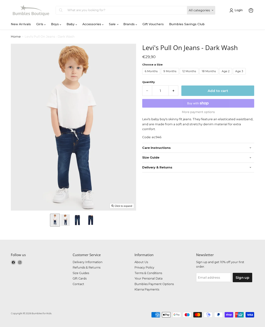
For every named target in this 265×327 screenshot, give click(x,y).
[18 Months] (209, 75)
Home (16, 36)
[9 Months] (170, 75)
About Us (141, 262)
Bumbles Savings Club (187, 24)
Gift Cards (80, 278)
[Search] (61, 10)
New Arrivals (21, 24)
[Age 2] (226, 75)
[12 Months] (189, 75)
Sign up (242, 277)
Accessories (92, 24)
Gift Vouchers (153, 24)
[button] (55, 220)
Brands (129, 24)
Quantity (148, 82)
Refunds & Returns (86, 267)
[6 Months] (151, 75)
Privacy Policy (144, 267)
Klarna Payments (146, 289)
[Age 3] (240, 75)
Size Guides (81, 273)
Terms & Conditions (148, 273)
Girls (40, 24)
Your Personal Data (148, 278)
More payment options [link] (198, 112)
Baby (71, 24)
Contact (78, 284)
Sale (112, 24)
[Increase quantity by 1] (173, 90)
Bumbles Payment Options (154, 284)
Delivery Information (87, 262)
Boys (55, 24)
